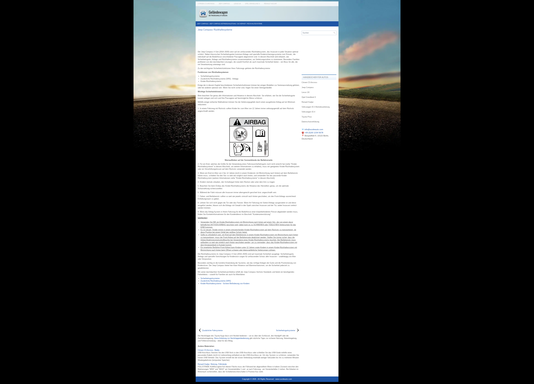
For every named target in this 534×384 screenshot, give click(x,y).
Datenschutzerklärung (310, 122)
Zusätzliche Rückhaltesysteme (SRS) (216, 281)
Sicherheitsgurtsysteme (210, 278)
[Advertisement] (249, 40)
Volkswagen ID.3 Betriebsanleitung (316, 107)
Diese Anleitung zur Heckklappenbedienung (231, 338)
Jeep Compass (224, 4)
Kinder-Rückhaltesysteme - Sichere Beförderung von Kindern (225, 283)
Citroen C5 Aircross (206, 4)
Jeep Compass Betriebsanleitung (222, 24)
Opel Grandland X (252, 4)
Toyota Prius (307, 117)
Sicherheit (241, 24)
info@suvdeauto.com (314, 129)
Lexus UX (237, 4)
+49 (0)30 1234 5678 (314, 132)
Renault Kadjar (270, 4)
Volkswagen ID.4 (308, 112)
